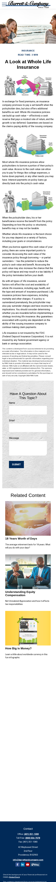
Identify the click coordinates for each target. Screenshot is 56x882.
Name (12, 402)
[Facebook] (18, 864)
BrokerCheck (14, 877)
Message (14, 438)
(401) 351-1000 (31, 834)
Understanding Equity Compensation (20, 593)
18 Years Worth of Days (21, 538)
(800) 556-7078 (32, 838)
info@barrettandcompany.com (28, 860)
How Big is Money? (18, 648)
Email (12, 420)
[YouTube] (28, 864)
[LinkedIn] (23, 864)
